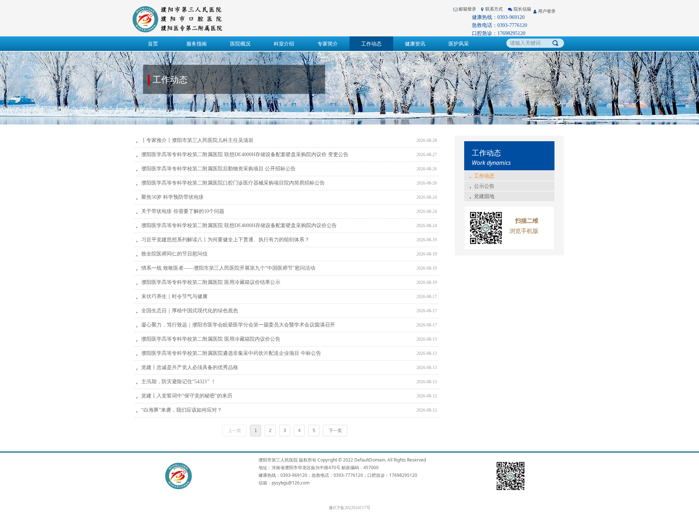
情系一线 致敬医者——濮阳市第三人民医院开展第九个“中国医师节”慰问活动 (228, 268)
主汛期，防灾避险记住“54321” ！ (178, 381)
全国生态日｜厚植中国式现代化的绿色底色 (189, 310)
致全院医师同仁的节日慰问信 (174, 254)
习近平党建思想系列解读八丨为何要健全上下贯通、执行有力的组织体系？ (225, 239)
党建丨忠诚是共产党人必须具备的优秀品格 (189, 367)
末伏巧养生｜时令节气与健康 (174, 296)
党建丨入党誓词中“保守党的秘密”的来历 (186, 396)
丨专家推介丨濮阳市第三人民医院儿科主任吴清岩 (197, 140)
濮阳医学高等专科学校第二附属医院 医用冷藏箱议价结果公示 (210, 282)
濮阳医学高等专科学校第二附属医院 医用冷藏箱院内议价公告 (210, 339)
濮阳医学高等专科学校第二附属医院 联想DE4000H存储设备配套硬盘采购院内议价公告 (239, 225)
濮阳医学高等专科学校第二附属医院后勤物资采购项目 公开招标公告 (218, 168)
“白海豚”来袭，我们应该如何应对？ (181, 410)
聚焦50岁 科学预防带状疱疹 (172, 197)
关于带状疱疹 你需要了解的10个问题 (182, 211)
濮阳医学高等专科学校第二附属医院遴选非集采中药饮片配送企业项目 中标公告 (231, 353)
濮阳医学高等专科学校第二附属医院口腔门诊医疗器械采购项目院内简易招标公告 (233, 183)
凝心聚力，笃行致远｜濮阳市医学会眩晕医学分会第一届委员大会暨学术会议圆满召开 (238, 325)
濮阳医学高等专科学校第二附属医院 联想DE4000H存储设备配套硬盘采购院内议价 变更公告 (244, 154)
